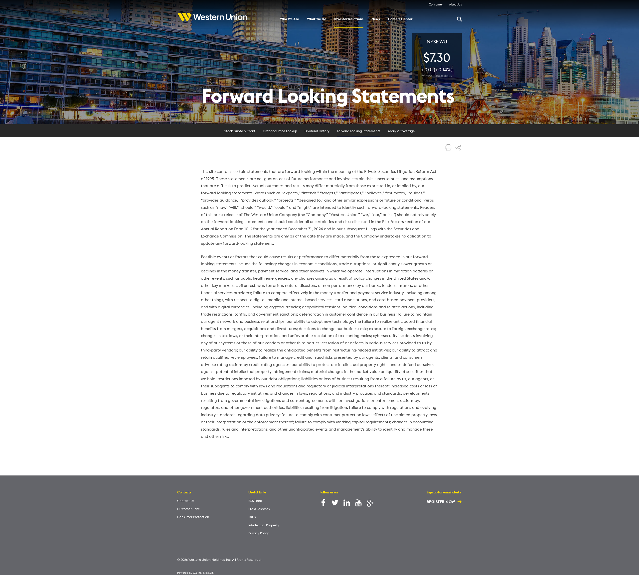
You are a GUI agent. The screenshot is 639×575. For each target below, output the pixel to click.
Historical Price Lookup (280, 131)
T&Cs (252, 517)
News (375, 19)
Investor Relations (348, 19)
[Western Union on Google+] (370, 504)
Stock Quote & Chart (239, 131)
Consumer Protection (193, 517)
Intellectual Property (263, 525)
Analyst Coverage (401, 131)
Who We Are (289, 19)
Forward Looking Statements (358, 131)
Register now (441, 501)
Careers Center (400, 19)
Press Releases (259, 509)
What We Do (316, 19)
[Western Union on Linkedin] (346, 504)
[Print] (448, 148)
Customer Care (188, 509)
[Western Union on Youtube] (358, 504)
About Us (455, 4)
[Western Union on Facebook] (323, 504)
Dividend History (317, 131)
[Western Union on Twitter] (335, 504)
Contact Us (185, 501)
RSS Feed (255, 501)
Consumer (436, 4)
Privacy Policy (258, 533)
